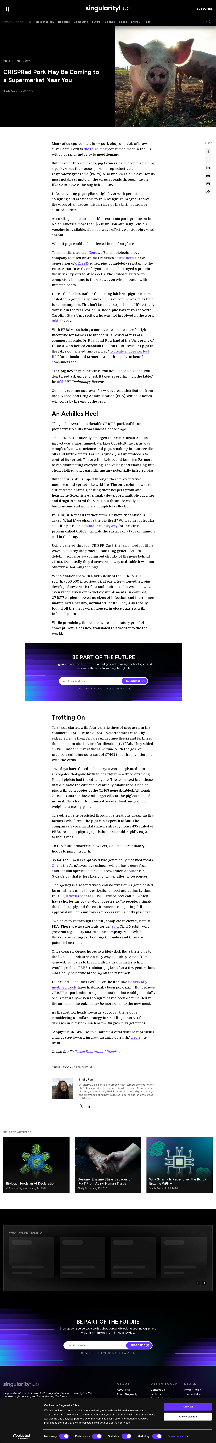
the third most (95, 149)
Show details (175, 1436)
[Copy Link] (208, 191)
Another (131, 871)
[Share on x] (208, 151)
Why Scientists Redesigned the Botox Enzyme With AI (177, 1181)
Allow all (188, 1406)
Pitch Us (156, 1394)
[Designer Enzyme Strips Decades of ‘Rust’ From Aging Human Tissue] (108, 1165)
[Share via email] (208, 183)
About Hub (123, 1389)
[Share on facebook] (208, 159)
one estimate (85, 219)
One (55, 866)
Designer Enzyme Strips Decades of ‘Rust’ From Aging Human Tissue (105, 1181)
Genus (93, 253)
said (115, 926)
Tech (147, 21)
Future (96, 21)
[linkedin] (88, 1106)
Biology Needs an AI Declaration (31, 1183)
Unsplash (113, 1052)
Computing (81, 21)
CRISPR (81, 263)
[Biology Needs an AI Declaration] (36, 1165)
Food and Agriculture (77, 1067)
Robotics (64, 21)
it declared (75, 896)
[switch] (97, 1436)
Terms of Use (192, 1394)
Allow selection (188, 1416)
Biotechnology (45, 21)
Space (123, 21)
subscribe (205, 8)
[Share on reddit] (208, 175)
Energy (135, 21)
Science (110, 21)
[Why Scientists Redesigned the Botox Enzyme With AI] (179, 1165)
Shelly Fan (9, 91)
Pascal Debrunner (88, 1052)
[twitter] (81, 1106)
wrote (135, 1037)
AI (30, 21)
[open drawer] (6, 8)
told (55, 321)
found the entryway (101, 526)
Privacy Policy (192, 1389)
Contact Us (158, 1389)
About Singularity (127, 1394)
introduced (124, 258)
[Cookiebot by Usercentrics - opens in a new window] (22, 1436)
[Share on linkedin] (208, 167)
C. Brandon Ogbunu (17, 1188)
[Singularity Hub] (108, 8)
